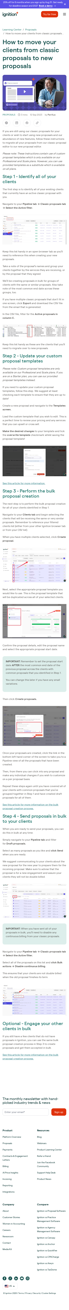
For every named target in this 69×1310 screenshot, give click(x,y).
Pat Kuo (52, 114)
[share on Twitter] (6, 123)
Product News (44, 1179)
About (6, 1211)
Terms (21, 1293)
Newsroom (8, 1236)
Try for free (49, 14)
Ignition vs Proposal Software (51, 1211)
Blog (39, 1137)
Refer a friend (44, 1156)
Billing (6, 1166)
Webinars (41, 1143)
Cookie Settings (49, 1293)
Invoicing (7, 1179)
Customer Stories (11, 1217)
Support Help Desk (46, 1172)
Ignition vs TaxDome (47, 1269)
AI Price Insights (10, 1172)
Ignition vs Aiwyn (45, 1263)
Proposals (30, 29)
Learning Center (12, 29)
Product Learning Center (49, 1149)
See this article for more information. (24, 483)
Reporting (8, 1185)
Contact (7, 1243)
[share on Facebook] (27, 123)
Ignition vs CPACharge (48, 1257)
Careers (6, 1230)
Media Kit (7, 1249)
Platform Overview (12, 1137)
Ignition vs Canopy (46, 1237)
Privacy (28, 1293)
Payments (7, 1149)
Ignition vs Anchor (46, 1244)
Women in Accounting (14, 1223)
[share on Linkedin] (17, 123)
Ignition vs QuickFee (47, 1250)
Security (37, 1293)
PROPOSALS (9, 114)
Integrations (8, 1192)
